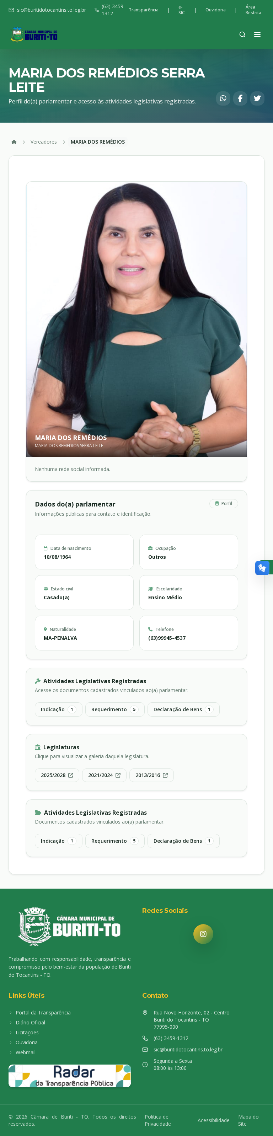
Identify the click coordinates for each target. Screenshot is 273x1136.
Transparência (144, 10)
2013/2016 (147, 775)
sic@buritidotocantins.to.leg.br (51, 9)
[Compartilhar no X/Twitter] (257, 98)
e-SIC (181, 10)
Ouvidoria (215, 10)
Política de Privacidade (158, 1120)
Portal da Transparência (43, 1012)
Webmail (26, 1052)
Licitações (27, 1032)
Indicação (57, 709)
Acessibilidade (214, 1120)
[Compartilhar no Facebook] (240, 98)
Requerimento (113, 709)
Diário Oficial (30, 1022)
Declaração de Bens (182, 709)
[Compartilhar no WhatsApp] (223, 98)
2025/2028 (53, 775)
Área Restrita (253, 10)
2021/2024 (100, 775)
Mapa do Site (248, 1120)
